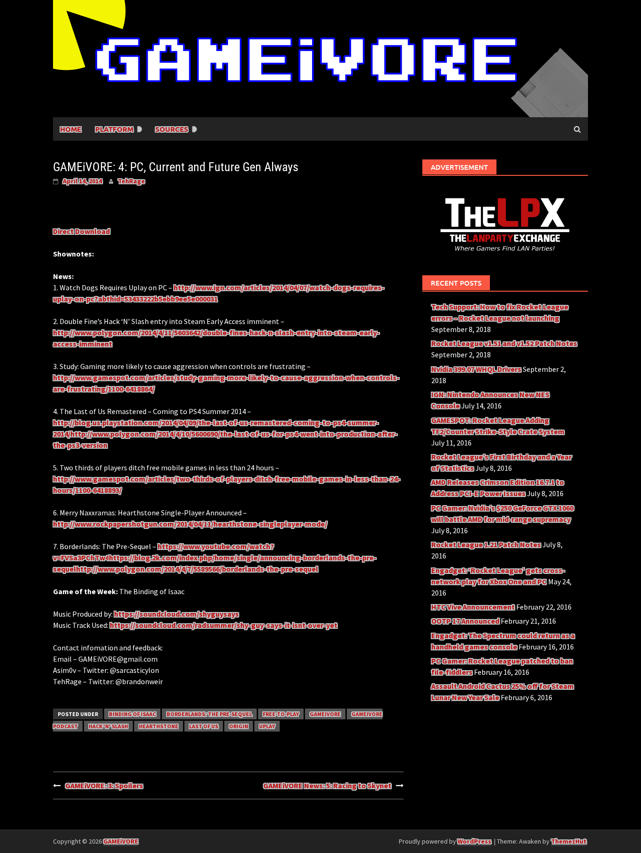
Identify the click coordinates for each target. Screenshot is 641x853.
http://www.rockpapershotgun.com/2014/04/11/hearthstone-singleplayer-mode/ (190, 523)
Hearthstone (158, 726)
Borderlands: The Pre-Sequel (209, 713)
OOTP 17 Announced (465, 621)
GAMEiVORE (325, 713)
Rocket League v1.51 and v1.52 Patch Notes (504, 343)
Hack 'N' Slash (108, 726)
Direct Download (81, 231)
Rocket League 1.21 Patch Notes (486, 544)
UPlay (267, 726)
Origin (238, 726)
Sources (171, 129)
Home (70, 129)
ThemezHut (569, 841)
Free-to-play (281, 713)
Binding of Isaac (132, 713)
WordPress (474, 841)
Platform (114, 129)
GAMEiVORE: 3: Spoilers (104, 785)
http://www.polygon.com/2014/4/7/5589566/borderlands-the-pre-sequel (197, 569)
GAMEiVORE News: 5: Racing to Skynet (327, 785)
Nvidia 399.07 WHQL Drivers (476, 369)
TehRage (131, 181)
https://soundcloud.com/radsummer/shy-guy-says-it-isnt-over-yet (223, 625)
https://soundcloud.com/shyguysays (176, 614)
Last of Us (203, 726)
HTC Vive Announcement (473, 606)
